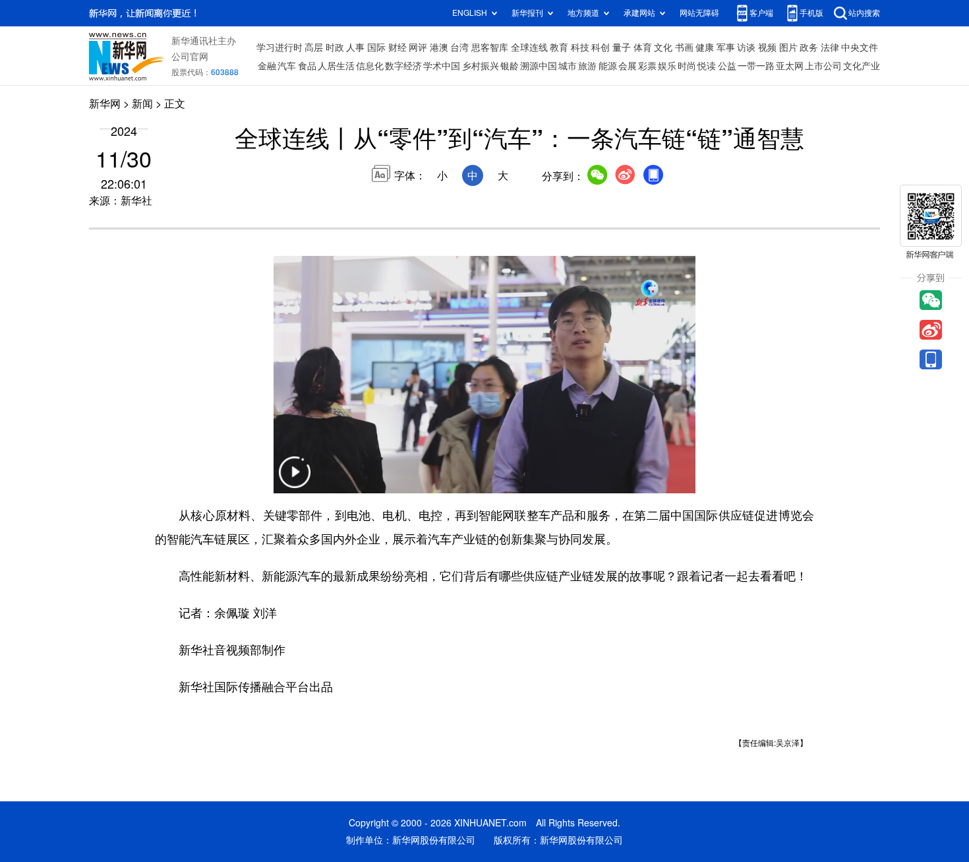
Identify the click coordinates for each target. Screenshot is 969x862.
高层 (314, 47)
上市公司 (823, 66)
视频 (767, 47)
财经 (397, 47)
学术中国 (441, 66)
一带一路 (756, 66)
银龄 (509, 66)
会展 (627, 66)
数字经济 (403, 66)
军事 (726, 47)
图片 (788, 47)
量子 (621, 47)
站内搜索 (864, 13)
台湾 (459, 47)
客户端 (761, 13)
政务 (809, 47)
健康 (704, 47)
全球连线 (529, 47)
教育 (559, 47)
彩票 (647, 66)
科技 (580, 47)
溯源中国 (538, 66)
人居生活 (336, 66)
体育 (642, 47)
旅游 (587, 66)
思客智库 (489, 47)
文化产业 (861, 66)
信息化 (370, 66)
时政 (335, 47)
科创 (600, 47)
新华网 (105, 103)
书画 (684, 47)
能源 (608, 66)
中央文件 (859, 47)
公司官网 (189, 56)
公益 (727, 66)
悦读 (706, 66)
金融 (267, 66)
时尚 (687, 66)
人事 (355, 47)
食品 (307, 66)
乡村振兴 (480, 66)
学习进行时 (279, 47)
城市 (567, 66)
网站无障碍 (699, 13)
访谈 (746, 47)
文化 (663, 47)
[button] (294, 480)
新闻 (142, 103)
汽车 (287, 66)
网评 (418, 47)
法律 (830, 47)
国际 (376, 47)
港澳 (439, 47)
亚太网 (790, 66)
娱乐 (667, 66)
